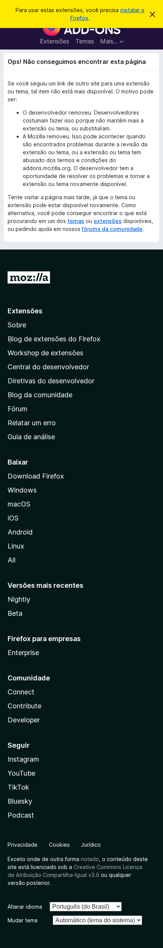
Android (20, 532)
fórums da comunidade (112, 229)
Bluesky (20, 801)
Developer (24, 720)
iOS (13, 518)
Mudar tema (23, 920)
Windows (22, 490)
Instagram (23, 759)
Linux (16, 546)
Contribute (24, 706)
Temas (84, 41)
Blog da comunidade (40, 395)
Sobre (17, 325)
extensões (108, 221)
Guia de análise (31, 437)
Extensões (54, 41)
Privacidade (23, 844)
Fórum (17, 409)
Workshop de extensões (45, 353)
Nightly (19, 599)
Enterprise (23, 653)
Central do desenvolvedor (48, 367)
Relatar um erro (32, 423)
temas (75, 221)
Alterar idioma (25, 906)
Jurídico (91, 844)
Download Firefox (36, 476)
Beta (15, 613)
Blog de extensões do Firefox (54, 339)
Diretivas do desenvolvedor (51, 381)
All (12, 560)
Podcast (21, 815)
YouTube (21, 773)
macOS (19, 504)
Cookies (59, 844)
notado (90, 859)
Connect (21, 692)
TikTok (18, 787)
